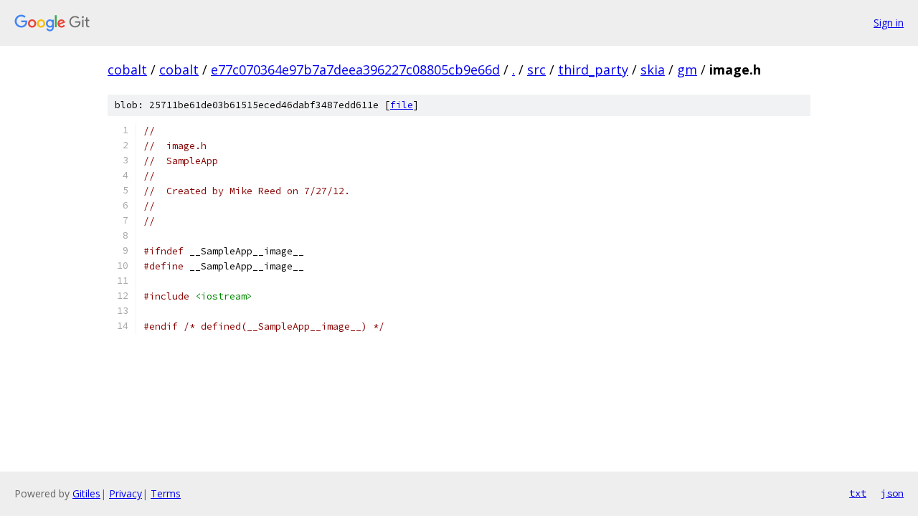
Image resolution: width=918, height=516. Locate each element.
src (536, 69)
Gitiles (86, 493)
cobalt (127, 69)
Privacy (125, 493)
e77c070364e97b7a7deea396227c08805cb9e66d (355, 69)
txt (857, 493)
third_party (593, 69)
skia (652, 69)
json (892, 493)
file (401, 105)
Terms (166, 493)
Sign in (889, 22)
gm (687, 69)
